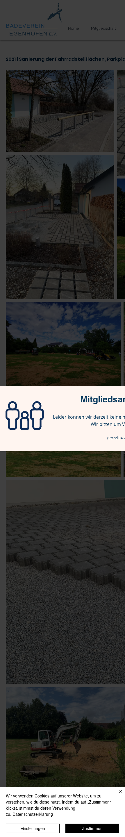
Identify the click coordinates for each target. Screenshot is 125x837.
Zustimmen (92, 828)
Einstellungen (32, 828)
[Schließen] (117, 795)
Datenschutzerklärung (32, 814)
